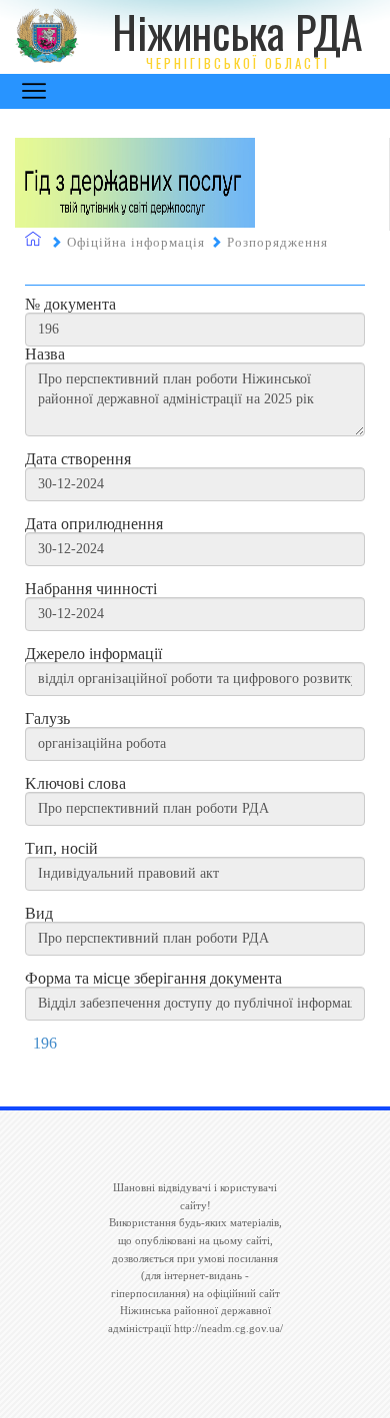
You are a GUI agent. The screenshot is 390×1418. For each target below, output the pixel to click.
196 (45, 1043)
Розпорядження (277, 242)
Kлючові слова (75, 784)
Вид (39, 914)
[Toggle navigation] (34, 91)
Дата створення (78, 459)
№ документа (70, 305)
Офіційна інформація (136, 242)
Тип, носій (61, 849)
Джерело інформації (93, 654)
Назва (45, 354)
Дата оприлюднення (94, 524)
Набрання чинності (91, 589)
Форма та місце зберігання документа (153, 979)
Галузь (47, 719)
